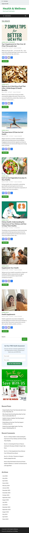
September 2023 (6, 509)
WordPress (9, 531)
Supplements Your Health (10, 268)
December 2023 (6, 507)
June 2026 (5, 476)
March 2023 (5, 519)
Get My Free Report (14, 363)
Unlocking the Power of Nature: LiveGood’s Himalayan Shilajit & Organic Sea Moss (14, 446)
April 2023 (5, 516)
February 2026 (6, 485)
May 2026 (4, 478)
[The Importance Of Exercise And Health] (14, 120)
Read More (4, 61)
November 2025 (6, 492)
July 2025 (4, 502)
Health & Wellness (14, 8)
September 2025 (6, 497)
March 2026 (5, 483)
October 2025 (5, 495)
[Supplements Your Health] (14, 255)
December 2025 (6, 490)
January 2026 (5, 488)
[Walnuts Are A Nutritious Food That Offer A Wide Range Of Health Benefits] (14, 74)
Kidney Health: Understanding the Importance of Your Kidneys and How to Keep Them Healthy (14, 224)
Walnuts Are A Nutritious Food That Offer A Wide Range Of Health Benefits (14, 88)
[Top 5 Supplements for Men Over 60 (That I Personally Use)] (14, 33)
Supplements (12, 42)
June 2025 (5, 504)
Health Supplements (8, 314)
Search (3, 336)
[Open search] (25, 16)
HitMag (15, 531)
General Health (5, 42)
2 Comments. (17, 227)
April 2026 (5, 480)
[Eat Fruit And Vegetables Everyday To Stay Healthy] (14, 165)
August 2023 (5, 512)
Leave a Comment (17, 48)
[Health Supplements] (14, 300)
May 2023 (4, 514)
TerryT (11, 48)
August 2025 (5, 500)
